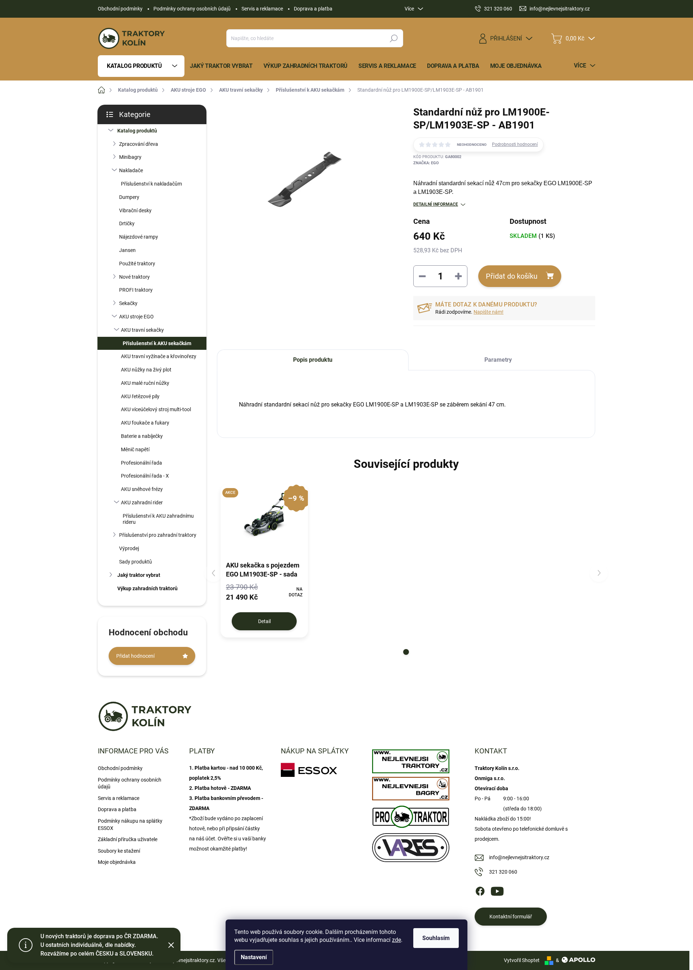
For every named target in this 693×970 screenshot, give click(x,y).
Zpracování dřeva (138, 144)
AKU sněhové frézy (142, 489)
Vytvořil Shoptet (522, 960)
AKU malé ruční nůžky (145, 383)
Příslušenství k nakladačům (151, 184)
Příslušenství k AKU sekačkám (157, 343)
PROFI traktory (136, 290)
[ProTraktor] (410, 815)
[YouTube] (497, 890)
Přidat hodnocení (135, 656)
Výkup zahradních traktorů (147, 588)
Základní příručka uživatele (127, 839)
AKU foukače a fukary (145, 423)
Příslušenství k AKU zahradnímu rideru (158, 519)
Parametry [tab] (498, 359)
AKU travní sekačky (142, 330)
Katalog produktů (137, 131)
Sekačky (128, 303)
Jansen (127, 250)
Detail (264, 621)
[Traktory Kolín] (410, 759)
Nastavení (254, 957)
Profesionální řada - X (145, 476)
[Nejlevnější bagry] (410, 787)
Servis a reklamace (262, 9)
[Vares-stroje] (410, 846)
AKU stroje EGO (136, 316)
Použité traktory (137, 263)
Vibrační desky (135, 210)
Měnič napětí (135, 449)
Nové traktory (134, 277)
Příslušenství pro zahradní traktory (157, 535)
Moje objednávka (117, 862)
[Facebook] (480, 890)
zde (396, 939)
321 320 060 (503, 872)
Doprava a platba (313, 9)
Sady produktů (135, 562)
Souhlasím (436, 938)
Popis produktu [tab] (312, 359)
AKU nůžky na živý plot (146, 370)
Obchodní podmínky (120, 9)
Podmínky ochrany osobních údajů (192, 9)
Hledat (394, 38)
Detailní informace (435, 204)
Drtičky (127, 223)
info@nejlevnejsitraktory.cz (519, 857)
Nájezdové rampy (138, 237)
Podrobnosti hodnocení (515, 144)
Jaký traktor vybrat (138, 575)
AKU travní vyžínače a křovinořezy (158, 356)
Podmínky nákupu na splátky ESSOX (130, 824)
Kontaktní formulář (510, 916)
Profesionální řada (141, 463)
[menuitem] (141, 66)
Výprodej (129, 548)
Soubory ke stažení (119, 851)
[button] (406, 652)
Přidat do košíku (511, 276)
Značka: (426, 163)
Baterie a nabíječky (142, 436)
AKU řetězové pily (140, 396)
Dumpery (129, 197)
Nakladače (131, 170)
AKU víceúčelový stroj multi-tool (156, 409)
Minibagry (130, 157)
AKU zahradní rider (142, 502)
